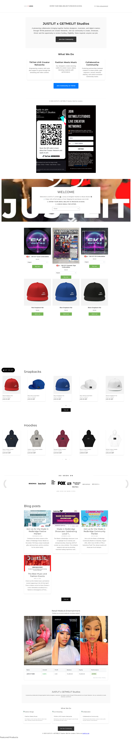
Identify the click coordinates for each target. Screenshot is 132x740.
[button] (101, 6)
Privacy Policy (78, 165)
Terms (85, 165)
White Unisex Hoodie (111, 449)
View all (66, 410)
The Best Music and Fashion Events (37, 575)
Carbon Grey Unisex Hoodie (35, 449)
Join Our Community (66, 39)
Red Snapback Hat (8, 395)
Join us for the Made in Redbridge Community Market (94, 531)
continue (81, 149)
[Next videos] (105, 640)
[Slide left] (62, 405)
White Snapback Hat (111, 395)
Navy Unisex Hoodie (8, 449)
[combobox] (71, 143)
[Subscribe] (78, 209)
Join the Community (66, 728)
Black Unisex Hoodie (85, 449)
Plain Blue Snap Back (33, 395)
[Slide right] (69, 405)
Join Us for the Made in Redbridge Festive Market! (38, 531)
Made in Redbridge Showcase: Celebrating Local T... (66, 531)
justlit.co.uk (85, 733)
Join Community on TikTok (66, 86)
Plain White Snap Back (86, 395)
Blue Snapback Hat (59, 395)
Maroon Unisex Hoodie (60, 449)
